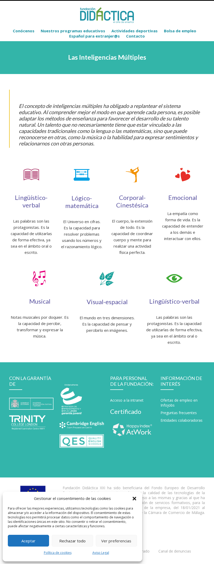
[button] (134, 498)
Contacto (135, 36)
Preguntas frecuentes (178, 412)
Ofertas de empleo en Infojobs (179, 403)
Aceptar (28, 540)
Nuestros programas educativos (73, 30)
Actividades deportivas (134, 30)
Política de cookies (58, 552)
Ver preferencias (116, 540)
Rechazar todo (72, 540)
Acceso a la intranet (127, 400)
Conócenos (23, 30)
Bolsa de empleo (180, 30)
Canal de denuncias (174, 551)
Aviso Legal (100, 552)
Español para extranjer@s (94, 36)
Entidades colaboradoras (181, 420)
